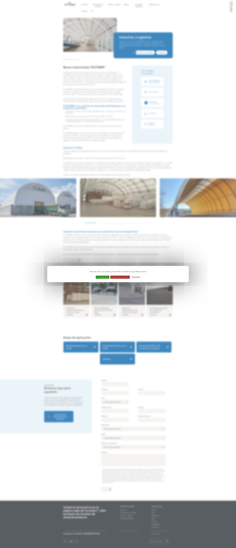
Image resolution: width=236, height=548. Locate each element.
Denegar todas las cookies (120, 277)
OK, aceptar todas (102, 277)
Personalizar (136, 277)
